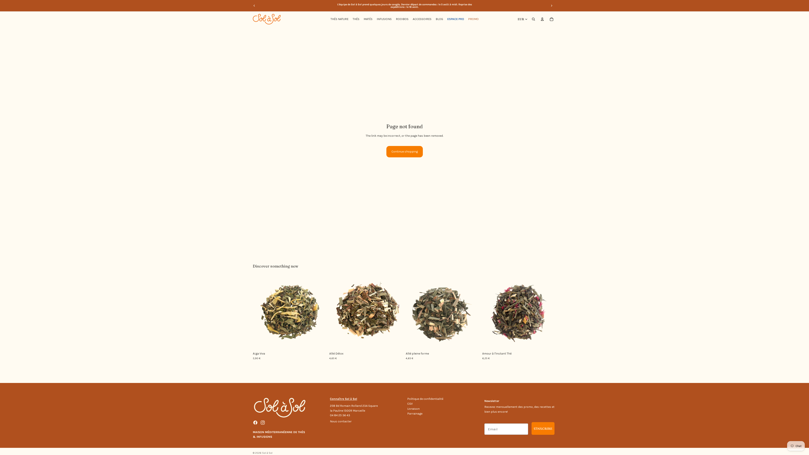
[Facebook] (255, 422)
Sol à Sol (267, 452)
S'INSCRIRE (543, 429)
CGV (410, 403)
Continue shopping (404, 151)
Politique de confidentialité (425, 399)
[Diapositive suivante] (551, 5)
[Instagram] (262, 422)
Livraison (413, 409)
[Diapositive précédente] (254, 5)
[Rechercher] (533, 19)
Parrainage (414, 413)
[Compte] (542, 19)
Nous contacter (341, 421)
